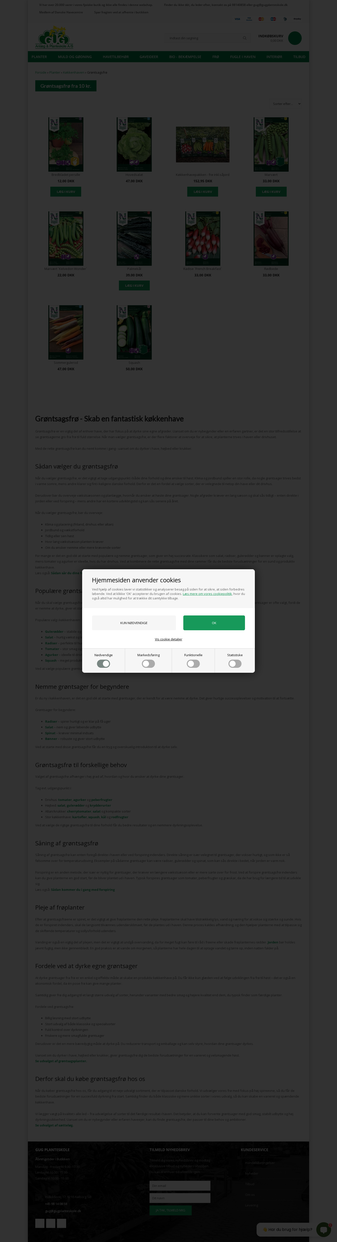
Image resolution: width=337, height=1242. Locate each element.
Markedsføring (148, 655)
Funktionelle (193, 655)
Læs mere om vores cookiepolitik (207, 593)
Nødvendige (103, 655)
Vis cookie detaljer (168, 639)
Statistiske (235, 655)
